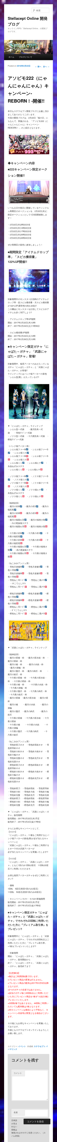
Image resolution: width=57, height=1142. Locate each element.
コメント (18, 1072)
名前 (16, 1112)
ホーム (11, 56)
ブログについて (25, 56)
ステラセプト (39, 1046)
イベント (22, 1046)
